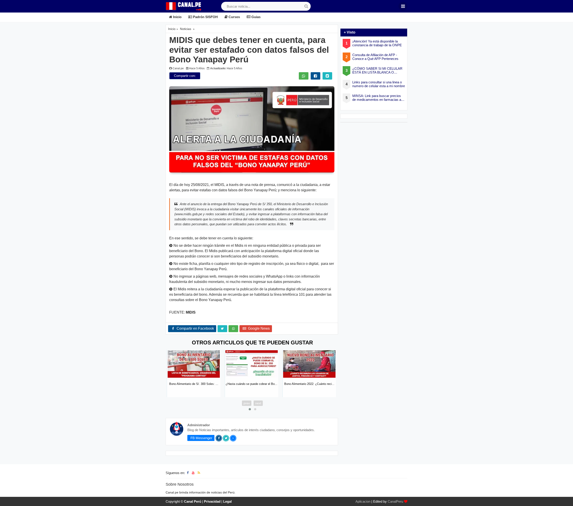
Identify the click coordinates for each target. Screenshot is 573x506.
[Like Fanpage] (188, 472)
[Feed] (199, 472)
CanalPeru (395, 501)
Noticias (185, 29)
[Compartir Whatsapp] (303, 76)
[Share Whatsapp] (233, 328)
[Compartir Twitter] (327, 76)
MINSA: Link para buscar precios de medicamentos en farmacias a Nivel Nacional (376, 98)
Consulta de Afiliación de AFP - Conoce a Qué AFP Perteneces (375, 57)
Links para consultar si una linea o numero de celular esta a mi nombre (378, 84)
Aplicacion (362, 501)
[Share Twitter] (222, 328)
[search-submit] (306, 6)
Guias (255, 17)
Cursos (234, 17)
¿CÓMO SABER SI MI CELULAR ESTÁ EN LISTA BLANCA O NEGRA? (377, 70)
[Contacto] (203, 472)
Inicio (177, 17)
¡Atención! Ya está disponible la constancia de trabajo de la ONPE (377, 43)
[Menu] (402, 6)
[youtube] (193, 472)
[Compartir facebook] (315, 76)
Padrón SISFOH (205, 17)
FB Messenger (201, 438)
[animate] (567, 500)
